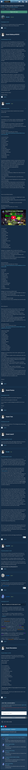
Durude (7, 451)
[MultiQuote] (2, 28)
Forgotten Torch (10, 626)
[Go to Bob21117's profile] (3, 103)
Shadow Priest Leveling (9, 750)
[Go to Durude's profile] (3, 451)
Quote (5, 28)
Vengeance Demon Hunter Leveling (12, 757)
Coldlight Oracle (5, 585)
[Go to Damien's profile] (3, 17)
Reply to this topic (14, 12)
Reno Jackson (4, 471)
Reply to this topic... (7, 713)
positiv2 (7, 745)
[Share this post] (25, 22)
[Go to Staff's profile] (3, 738)
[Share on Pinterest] (6, 726)
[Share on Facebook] (3, 726)
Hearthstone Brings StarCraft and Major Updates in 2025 (15, 737)
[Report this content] (23, 22)
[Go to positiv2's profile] (3, 596)
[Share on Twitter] (1, 726)
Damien (3, 7)
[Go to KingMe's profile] (3, 575)
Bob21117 (8, 103)
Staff (7, 739)
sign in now (24, 704)
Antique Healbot (4, 633)
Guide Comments (14, 7)
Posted (5, 22)
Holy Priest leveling (9, 763)
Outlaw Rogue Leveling (9, 744)
